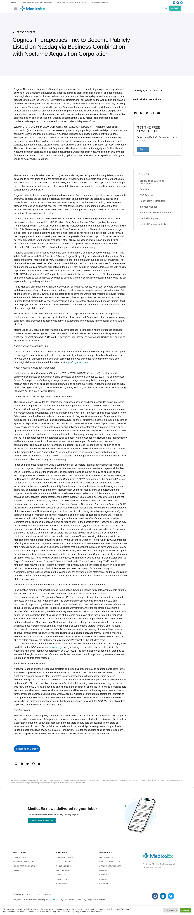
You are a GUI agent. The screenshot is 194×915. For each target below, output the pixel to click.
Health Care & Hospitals (152, 201)
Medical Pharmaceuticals (147, 99)
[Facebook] (177, 2)
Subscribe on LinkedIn (27, 748)
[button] (15, 8)
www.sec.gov (57, 647)
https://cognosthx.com (77, 362)
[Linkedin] (174, 2)
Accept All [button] (185, 910)
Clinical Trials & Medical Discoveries (152, 182)
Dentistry (144, 189)
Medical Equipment (149, 218)
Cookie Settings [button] (171, 910)
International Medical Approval (155, 212)
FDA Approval (146, 195)
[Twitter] (181, 2)
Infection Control (148, 206)
